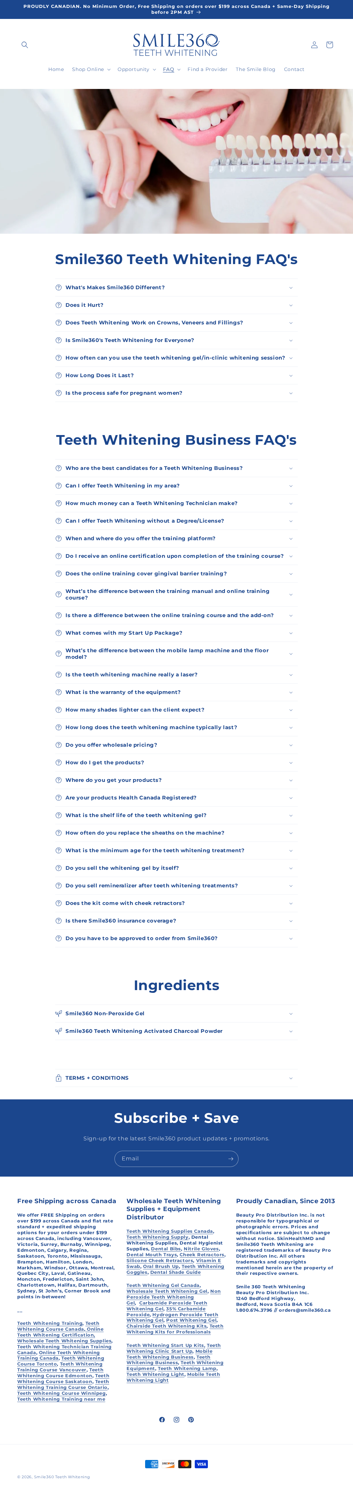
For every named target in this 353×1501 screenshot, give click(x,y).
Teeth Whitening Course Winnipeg (61, 1393)
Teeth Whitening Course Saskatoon (63, 1378)
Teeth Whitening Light (155, 1374)
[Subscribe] (230, 1159)
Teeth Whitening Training (49, 1323)
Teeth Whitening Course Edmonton (60, 1372)
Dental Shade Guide (175, 1272)
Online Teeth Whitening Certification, (60, 1332)
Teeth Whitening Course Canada (58, 1326)
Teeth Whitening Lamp (187, 1368)
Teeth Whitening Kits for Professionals (175, 1328)
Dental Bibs (166, 1248)
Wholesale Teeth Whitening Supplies (64, 1340)
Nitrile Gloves (201, 1248)
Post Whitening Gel (191, 1320)
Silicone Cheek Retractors (160, 1260)
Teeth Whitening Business (169, 1360)
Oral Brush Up (161, 1266)
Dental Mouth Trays (152, 1254)
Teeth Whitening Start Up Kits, (166, 1345)
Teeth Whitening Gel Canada (163, 1285)
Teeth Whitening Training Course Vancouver (60, 1366)
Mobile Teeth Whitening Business (169, 1354)
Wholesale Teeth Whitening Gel (167, 1291)
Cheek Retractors (202, 1254)
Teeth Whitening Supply (157, 1237)
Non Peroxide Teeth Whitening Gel (174, 1297)
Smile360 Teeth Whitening (62, 1476)
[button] (24, 44)
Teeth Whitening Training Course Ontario (63, 1384)
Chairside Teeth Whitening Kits (166, 1326)
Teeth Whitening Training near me (61, 1399)
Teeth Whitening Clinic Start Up (174, 1348)
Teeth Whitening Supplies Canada (170, 1231)
